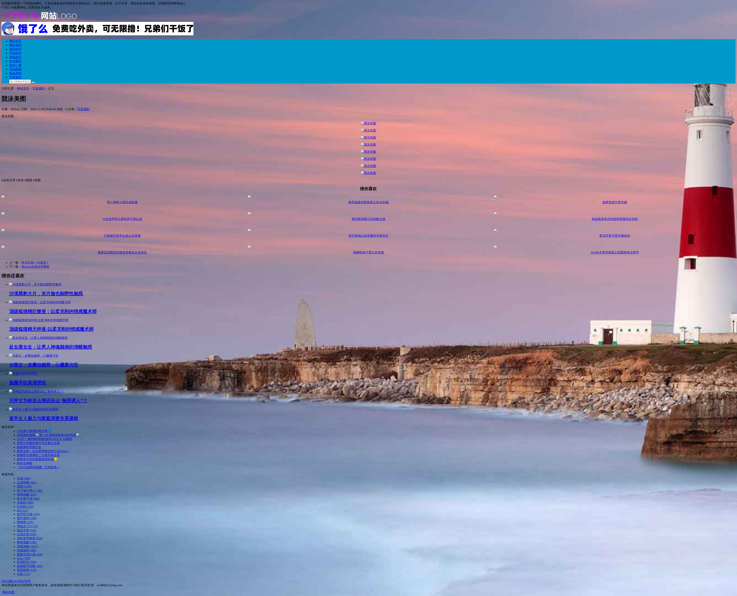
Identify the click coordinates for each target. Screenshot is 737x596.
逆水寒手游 (28, 498)
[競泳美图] (368, 123)
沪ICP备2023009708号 (16, 581)
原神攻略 (26, 494)
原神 (24, 486)
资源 (23, 478)
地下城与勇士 (30, 490)
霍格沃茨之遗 (30, 554)
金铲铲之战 (28, 514)
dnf (22, 510)
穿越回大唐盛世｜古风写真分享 (38, 455)
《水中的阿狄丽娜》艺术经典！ (38, 467)
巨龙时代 (26, 562)
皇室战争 (26, 570)
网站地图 (8, 592)
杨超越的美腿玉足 (29, 447)
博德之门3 (27, 526)
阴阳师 (25, 522)
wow (23, 558)
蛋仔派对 (26, 518)
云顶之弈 (26, 534)
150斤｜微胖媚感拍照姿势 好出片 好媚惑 (44, 439)
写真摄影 (83, 109)
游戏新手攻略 (30, 566)
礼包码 (25, 506)
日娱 (23, 574)
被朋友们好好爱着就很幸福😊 (37, 459)
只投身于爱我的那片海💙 (34, 431)
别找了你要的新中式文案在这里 (38, 443)
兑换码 (25, 502)
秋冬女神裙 (24, 463)
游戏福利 (26, 550)
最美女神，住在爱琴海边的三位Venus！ (43, 451)
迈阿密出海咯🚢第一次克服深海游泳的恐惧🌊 (48, 435)
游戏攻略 (27, 546)
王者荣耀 (26, 482)
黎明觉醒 (26, 542)
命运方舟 (26, 530)
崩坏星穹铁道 (30, 538)
